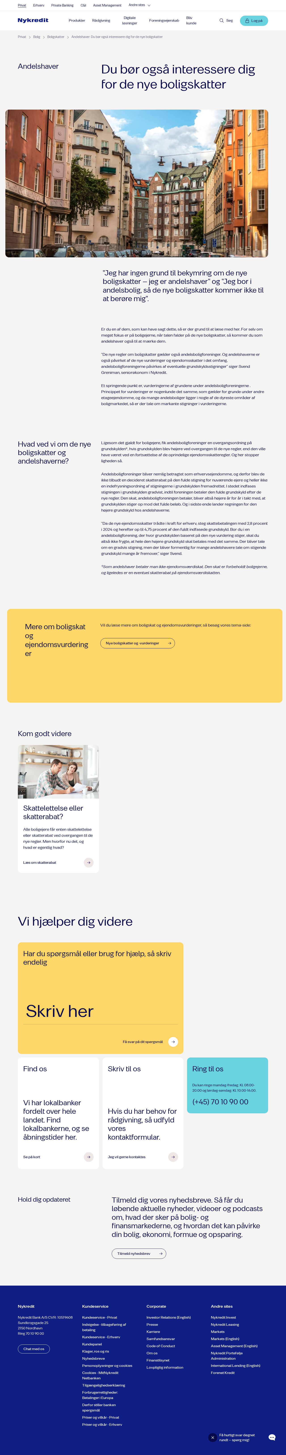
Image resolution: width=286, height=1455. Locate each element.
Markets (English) (225, 1339)
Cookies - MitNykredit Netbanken (100, 1375)
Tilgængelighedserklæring (103, 1385)
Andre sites (137, 5)
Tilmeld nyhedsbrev (133, 1253)
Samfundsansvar (161, 1339)
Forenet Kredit (223, 1373)
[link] (33, 20)
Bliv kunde (191, 20)
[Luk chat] (212, 1437)
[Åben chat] (272, 1437)
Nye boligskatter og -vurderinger (132, 643)
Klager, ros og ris (95, 1351)
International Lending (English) (235, 1365)
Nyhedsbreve (93, 1358)
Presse (152, 1324)
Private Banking (62, 5)
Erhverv (38, 5)
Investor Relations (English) (169, 1317)
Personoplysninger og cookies (107, 1365)
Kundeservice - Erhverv (101, 1337)
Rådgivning (101, 20)
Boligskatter (55, 37)
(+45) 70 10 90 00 (220, 1102)
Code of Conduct (161, 1346)
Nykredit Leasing (225, 1324)
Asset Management (107, 5)
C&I (83, 5)
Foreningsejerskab (164, 20)
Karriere (153, 1332)
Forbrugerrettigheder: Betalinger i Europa (100, 1395)
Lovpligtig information (165, 1367)
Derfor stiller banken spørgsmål (99, 1407)
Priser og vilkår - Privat (100, 1417)
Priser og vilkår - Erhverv (102, 1424)
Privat (22, 5)
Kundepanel (92, 1344)
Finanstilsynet (158, 1360)
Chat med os (33, 1349)
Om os (152, 1353)
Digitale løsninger (129, 20)
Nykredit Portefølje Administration (227, 1356)
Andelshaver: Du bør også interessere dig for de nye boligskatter (117, 37)
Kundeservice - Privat (99, 1317)
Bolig (36, 37)
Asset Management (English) (234, 1346)
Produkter (77, 20)
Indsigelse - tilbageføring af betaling (104, 1327)
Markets (218, 1332)
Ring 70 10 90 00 (31, 1333)
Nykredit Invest (223, 1317)
